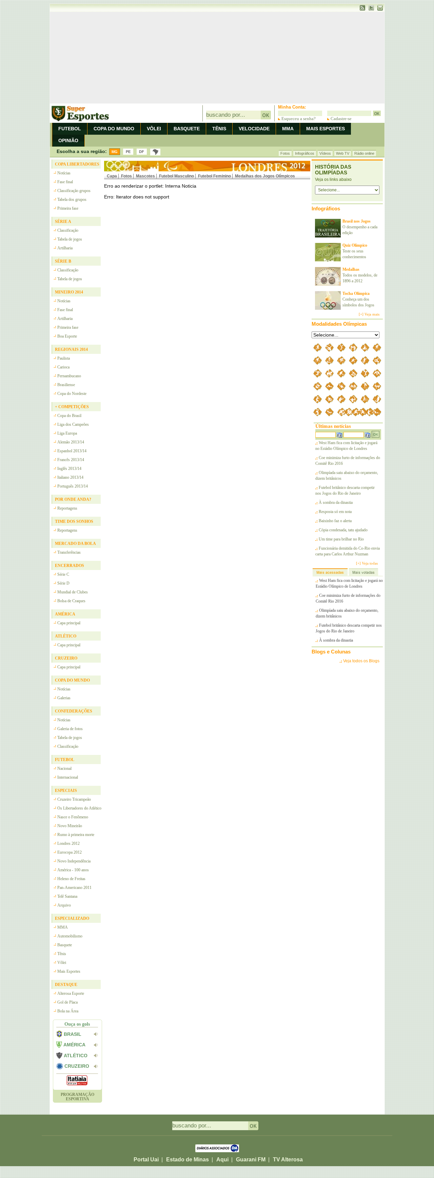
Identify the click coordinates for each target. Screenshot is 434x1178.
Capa (112, 176)
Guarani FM (250, 1159)
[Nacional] (155, 152)
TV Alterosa (288, 1159)
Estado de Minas (187, 1159)
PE (128, 152)
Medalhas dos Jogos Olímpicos (265, 176)
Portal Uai (146, 1159)
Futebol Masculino (176, 176)
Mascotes (145, 176)
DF (141, 152)
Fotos (126, 176)
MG (115, 152)
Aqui (222, 1159)
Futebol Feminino (214, 176)
